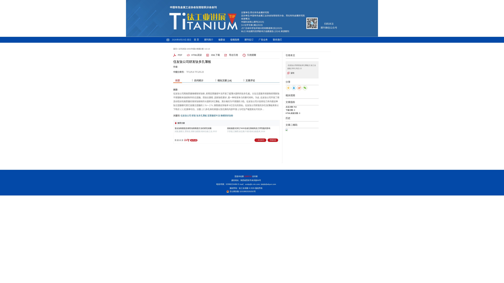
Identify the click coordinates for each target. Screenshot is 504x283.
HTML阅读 (196, 55)
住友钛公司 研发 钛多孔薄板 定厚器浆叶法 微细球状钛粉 (207, 116)
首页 (175, 49)
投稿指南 (234, 40)
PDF (180, 55)
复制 (292, 73)
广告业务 (263, 40)
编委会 (221, 40)
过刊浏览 (182, 49)
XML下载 (215, 55)
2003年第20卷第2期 (195, 49)
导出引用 (233, 55)
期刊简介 (208, 40)
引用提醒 (251, 55)
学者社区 (273, 140)
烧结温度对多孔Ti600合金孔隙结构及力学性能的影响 (248, 128)
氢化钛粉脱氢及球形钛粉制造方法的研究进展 (193, 128)
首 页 (196, 40)
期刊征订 (249, 40)
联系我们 (277, 40)
